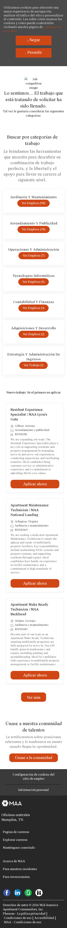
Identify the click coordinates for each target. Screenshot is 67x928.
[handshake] (39, 892)
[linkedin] (17, 892)
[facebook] (7, 892)
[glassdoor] (28, 892)
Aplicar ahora (41, 484)
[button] (33, 697)
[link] (33, 757)
